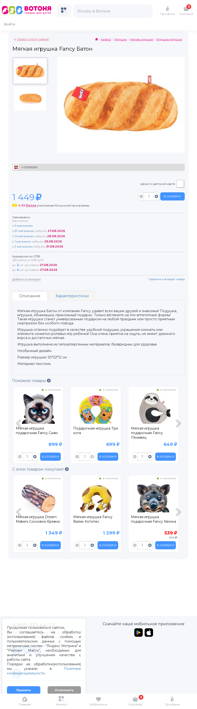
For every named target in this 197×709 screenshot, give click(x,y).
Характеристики (72, 296)
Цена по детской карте (157, 184)
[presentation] (19, 426)
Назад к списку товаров (33, 39)
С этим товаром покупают (38, 469)
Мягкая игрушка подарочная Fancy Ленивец (89, 433)
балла (31, 205)
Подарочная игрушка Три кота (38, 430)
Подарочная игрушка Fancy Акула (149, 519)
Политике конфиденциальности (44, 671)
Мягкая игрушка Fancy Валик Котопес (35, 519)
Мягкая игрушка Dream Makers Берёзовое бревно (151, 433)
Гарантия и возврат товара (167, 279)
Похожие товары (29, 380)
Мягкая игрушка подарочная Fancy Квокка (95, 519)
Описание (29, 296)
